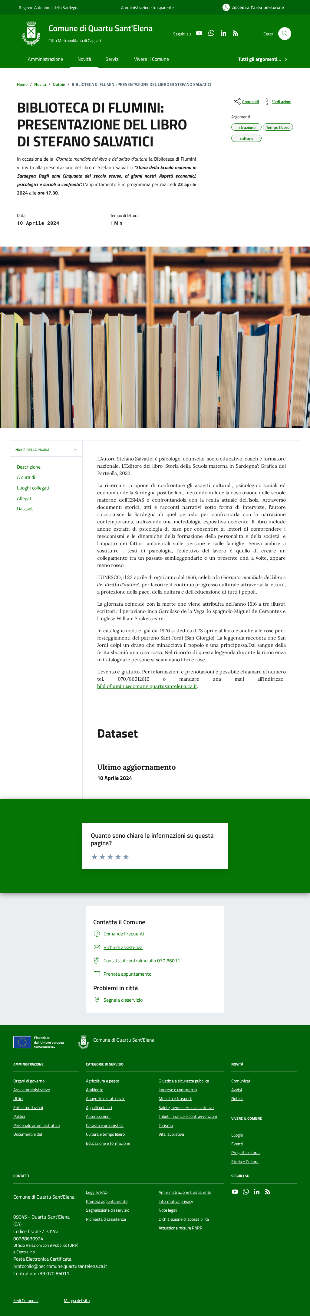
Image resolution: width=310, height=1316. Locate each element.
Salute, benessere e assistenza (186, 1107)
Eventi (237, 1144)
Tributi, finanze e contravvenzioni (188, 1116)
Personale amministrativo (36, 1125)
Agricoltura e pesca (102, 1081)
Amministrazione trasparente (147, 7)
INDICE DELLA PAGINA (32, 450)
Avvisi (236, 1089)
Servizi (113, 59)
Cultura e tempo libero (105, 1134)
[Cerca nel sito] (284, 33)
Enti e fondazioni (28, 1107)
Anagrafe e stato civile (105, 1098)
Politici (19, 1116)
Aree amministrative (31, 1089)
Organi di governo (29, 1081)
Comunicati (241, 1081)
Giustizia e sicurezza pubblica (184, 1081)
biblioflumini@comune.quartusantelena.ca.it (147, 686)
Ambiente (94, 1089)
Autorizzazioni (98, 1116)
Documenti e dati (28, 1134)
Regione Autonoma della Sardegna (49, 7)
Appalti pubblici (99, 1107)
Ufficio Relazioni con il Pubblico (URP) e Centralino (45, 1248)
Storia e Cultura (245, 1161)
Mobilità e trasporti (175, 1098)
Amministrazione (45, 59)
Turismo (166, 1125)
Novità (84, 59)
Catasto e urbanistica (105, 1125)
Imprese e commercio (178, 1089)
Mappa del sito (77, 1301)
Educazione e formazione (108, 1143)
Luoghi (237, 1135)
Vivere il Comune (151, 59)
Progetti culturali (245, 1152)
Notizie (237, 1098)
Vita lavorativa (171, 1134)
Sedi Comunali (25, 1301)
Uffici (18, 1098)
